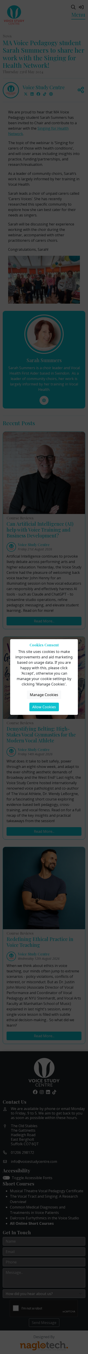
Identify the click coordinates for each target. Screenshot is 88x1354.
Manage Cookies (44, 694)
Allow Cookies (44, 706)
